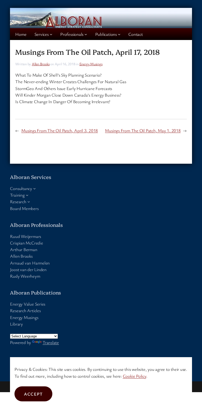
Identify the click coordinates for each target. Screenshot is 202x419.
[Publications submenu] (119, 34)
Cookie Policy (134, 376)
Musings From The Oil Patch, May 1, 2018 (142, 130)
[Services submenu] (51, 34)
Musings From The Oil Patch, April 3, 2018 (59, 130)
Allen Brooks (40, 63)
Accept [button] (33, 394)
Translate (51, 342)
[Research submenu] (28, 201)
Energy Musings (91, 63)
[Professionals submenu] (85, 34)
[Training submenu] (27, 195)
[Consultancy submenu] (34, 188)
